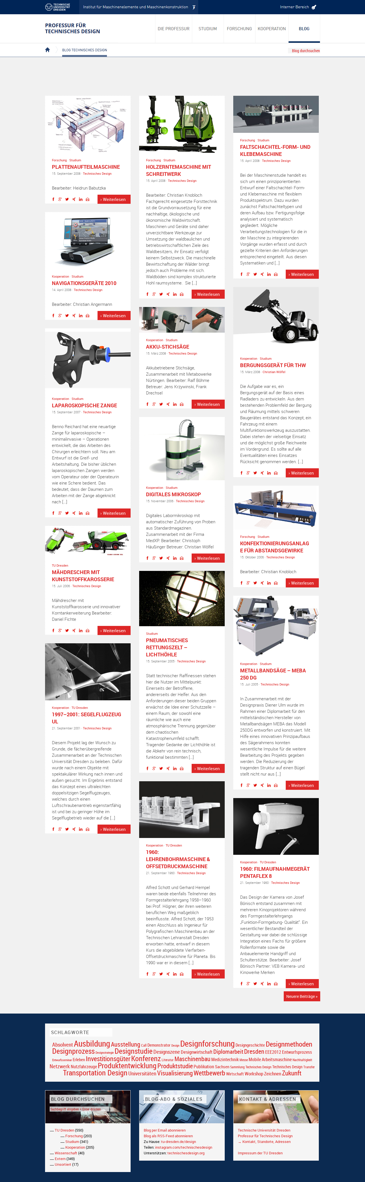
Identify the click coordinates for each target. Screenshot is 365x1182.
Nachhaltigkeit (302, 1060)
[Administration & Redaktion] (297, 7)
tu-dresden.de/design (178, 1141)
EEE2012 (273, 1052)
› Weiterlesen (113, 199)
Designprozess (73, 1051)
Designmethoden (289, 1044)
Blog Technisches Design (80, 45)
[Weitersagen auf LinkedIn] (82, 200)
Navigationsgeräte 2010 (84, 283)
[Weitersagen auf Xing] (75, 200)
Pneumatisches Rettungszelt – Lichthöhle (167, 647)
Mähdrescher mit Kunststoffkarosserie (83, 576)
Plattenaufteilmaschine (86, 166)
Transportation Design (95, 1072)
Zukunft (291, 1072)
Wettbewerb (209, 1072)
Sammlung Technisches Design (250, 1067)
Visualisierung (175, 1073)
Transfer (309, 1067)
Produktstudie (175, 1065)
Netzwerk (60, 1066)
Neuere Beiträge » (302, 996)
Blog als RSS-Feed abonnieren (168, 1135)
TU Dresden (60, 565)
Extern (60, 1158)
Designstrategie (105, 1053)
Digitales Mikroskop (173, 494)
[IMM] (138, 7)
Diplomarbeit (228, 1051)
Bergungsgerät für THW (273, 365)
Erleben (79, 1059)
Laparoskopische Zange (84, 405)
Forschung (59, 160)
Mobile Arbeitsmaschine (270, 1059)
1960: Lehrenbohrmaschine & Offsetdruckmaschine (178, 859)
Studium (75, 160)
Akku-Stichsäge (167, 346)
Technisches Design (97, 173)
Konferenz (146, 1058)
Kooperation (60, 276)
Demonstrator (159, 1045)
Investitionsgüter (108, 1058)
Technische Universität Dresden (264, 1130)
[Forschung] (240, 28)
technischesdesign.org (185, 1152)
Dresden (254, 1051)
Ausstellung (125, 1044)
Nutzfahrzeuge (84, 1066)
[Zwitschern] (68, 200)
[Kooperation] (304, 28)
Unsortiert (63, 1164)
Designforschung (207, 1043)
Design (175, 1045)
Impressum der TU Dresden (260, 1152)
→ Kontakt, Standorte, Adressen (264, 1141)
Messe (244, 1060)
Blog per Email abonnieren (165, 1130)
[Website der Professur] (81, 28)
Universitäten (142, 1073)
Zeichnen (272, 1074)
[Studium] (208, 28)
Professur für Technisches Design (265, 1135)
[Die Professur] (173, 28)
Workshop (254, 1073)
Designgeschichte (250, 1045)
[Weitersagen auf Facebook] (54, 200)
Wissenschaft (66, 1152)
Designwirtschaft (196, 1052)
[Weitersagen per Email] (89, 200)
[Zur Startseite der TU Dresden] (62, 7)
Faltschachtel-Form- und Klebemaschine (275, 150)
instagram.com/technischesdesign (183, 1147)
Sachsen (222, 1066)
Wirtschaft (235, 1074)
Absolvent (62, 1044)
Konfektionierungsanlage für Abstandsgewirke (274, 547)
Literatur (168, 1059)
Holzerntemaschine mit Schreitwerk (178, 170)
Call (144, 1045)
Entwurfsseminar (62, 1060)
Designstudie (134, 1051)
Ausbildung (92, 1043)
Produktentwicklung (127, 1065)
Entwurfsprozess (297, 1052)
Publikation (204, 1066)
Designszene (166, 1051)
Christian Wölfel (274, 372)
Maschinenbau (192, 1059)
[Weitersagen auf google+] (61, 200)
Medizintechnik (225, 1060)
